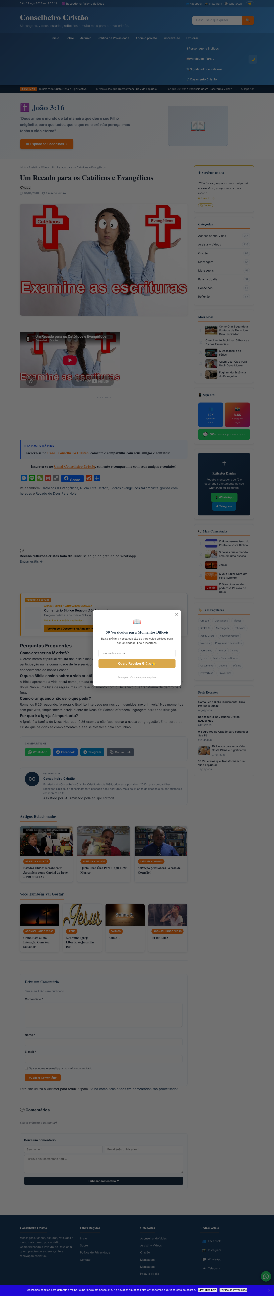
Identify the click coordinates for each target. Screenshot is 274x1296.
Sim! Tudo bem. (207, 1289)
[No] (269, 1290)
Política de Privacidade (233, 1289)
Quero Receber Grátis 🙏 (137, 663)
